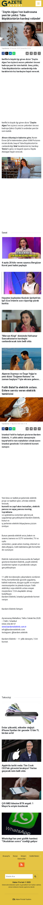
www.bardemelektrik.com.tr (14, 627)
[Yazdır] (27, 53)
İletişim (23, 856)
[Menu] (38, 4)
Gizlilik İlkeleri (34, 856)
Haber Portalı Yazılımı (23, 899)
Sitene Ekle (22, 859)
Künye (15, 856)
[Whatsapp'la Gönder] (13, 53)
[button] (31, 53)
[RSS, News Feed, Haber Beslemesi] (21, 864)
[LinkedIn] (10, 53)
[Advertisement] (21, 96)
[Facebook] (3, 53)
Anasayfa (6, 856)
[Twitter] (6, 53)
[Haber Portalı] (12, 3)
